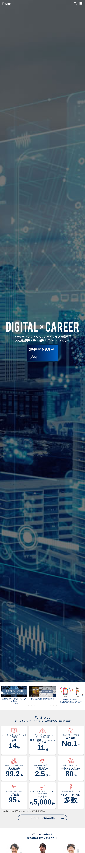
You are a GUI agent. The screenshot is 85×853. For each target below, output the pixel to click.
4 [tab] (38, 706)
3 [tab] (35, 706)
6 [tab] (44, 706)
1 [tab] (28, 706)
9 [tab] (53, 706)
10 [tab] (56, 706)
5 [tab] (41, 706)
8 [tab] (50, 706)
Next (83, 693)
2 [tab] (32, 706)
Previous (2, 693)
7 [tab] (47, 706)
